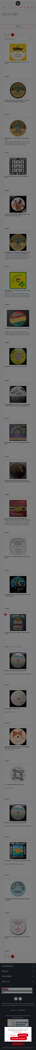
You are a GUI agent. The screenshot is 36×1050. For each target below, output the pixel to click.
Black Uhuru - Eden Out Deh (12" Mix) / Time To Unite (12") (17, 291)
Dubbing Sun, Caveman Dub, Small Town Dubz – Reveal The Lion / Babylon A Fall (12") (18, 481)
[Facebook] (15, 998)
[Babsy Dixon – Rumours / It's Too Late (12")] (18, 318)
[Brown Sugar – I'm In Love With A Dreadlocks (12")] (18, 432)
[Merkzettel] (24, 7)
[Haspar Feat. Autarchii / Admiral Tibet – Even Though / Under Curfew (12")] (18, 204)
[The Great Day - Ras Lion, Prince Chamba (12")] (18, 166)
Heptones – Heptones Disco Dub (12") (16, 670)
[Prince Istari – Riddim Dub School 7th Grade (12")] (18, 926)
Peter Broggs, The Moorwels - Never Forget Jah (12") (17, 899)
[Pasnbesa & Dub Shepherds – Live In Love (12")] (18, 52)
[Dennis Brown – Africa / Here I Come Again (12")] (18, 128)
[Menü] (3, 7)
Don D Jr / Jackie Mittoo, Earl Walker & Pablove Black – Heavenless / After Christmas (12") (18, 519)
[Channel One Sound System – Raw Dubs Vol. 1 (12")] (18, 622)
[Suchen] (21, 7)
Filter (19, 26)
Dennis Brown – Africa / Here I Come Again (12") (17, 138)
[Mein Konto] (28, 7)
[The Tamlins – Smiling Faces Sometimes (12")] (18, 850)
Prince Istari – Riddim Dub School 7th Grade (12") (17, 937)
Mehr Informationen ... (18, 1032)
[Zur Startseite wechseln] (18, 3)
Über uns (13, 1010)
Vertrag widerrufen (18, 1044)
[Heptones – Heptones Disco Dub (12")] (18, 660)
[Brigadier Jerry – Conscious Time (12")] (18, 356)
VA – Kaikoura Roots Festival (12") (14, 784)
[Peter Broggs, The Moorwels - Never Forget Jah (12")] (18, 888)
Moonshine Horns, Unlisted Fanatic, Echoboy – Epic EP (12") (18, 595)
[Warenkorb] (32, 7)
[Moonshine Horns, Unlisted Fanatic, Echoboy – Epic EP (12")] (18, 584)
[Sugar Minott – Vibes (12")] (18, 698)
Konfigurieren (23, 1035)
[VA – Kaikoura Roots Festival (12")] (18, 774)
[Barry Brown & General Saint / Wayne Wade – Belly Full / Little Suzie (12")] (18, 736)
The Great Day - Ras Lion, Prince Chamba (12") (16, 177)
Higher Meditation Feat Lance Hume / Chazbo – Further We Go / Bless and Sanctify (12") (18, 405)
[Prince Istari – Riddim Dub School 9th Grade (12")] (18, 546)
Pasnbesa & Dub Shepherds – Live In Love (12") (17, 62)
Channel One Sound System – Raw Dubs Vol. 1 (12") (17, 633)
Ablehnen (13, 1035)
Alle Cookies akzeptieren (18, 1038)
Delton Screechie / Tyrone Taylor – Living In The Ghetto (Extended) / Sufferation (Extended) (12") (17, 101)
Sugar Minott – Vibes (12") (12, 708)
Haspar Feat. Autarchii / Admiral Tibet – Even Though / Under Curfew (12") (17, 215)
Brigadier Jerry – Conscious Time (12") (16, 366)
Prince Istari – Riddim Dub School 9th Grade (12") (17, 557)
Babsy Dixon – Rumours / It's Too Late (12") (17, 328)
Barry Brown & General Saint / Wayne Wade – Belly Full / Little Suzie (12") (17, 747)
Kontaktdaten (21, 1010)
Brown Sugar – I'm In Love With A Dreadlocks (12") (17, 443)
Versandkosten (30, 1003)
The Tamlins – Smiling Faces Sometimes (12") (18, 860)
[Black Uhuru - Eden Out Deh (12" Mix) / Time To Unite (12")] (18, 280)
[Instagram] (20, 998)
